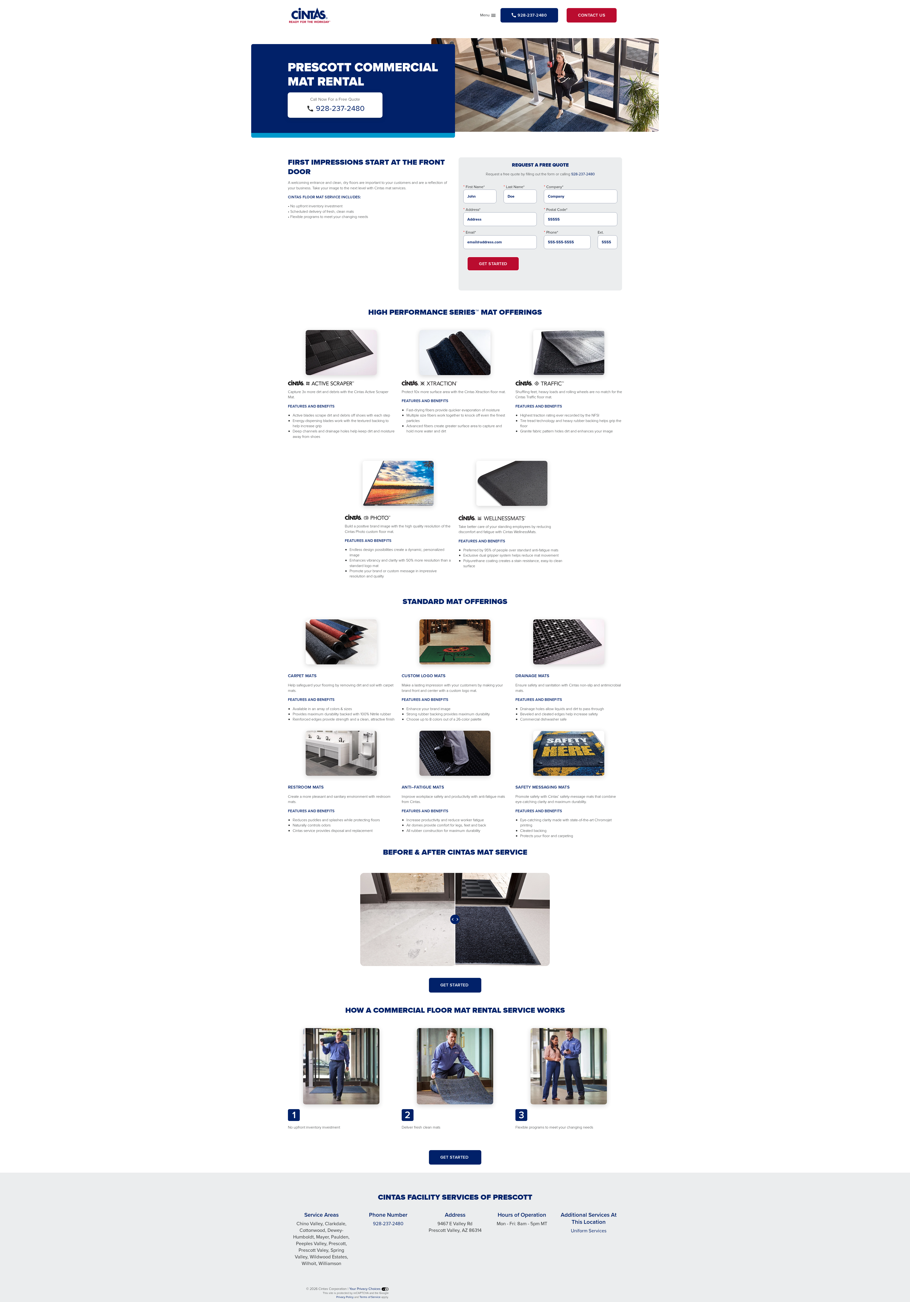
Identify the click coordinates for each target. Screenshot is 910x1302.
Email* (471, 232)
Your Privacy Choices (365, 1288)
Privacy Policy (345, 1297)
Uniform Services (588, 1230)
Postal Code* (556, 209)
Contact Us (591, 15)
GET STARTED (455, 985)
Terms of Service (370, 1297)
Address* (473, 209)
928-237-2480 (340, 108)
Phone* (552, 232)
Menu (488, 16)
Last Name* (515, 187)
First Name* (475, 187)
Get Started (493, 264)
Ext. (601, 232)
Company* (554, 187)
